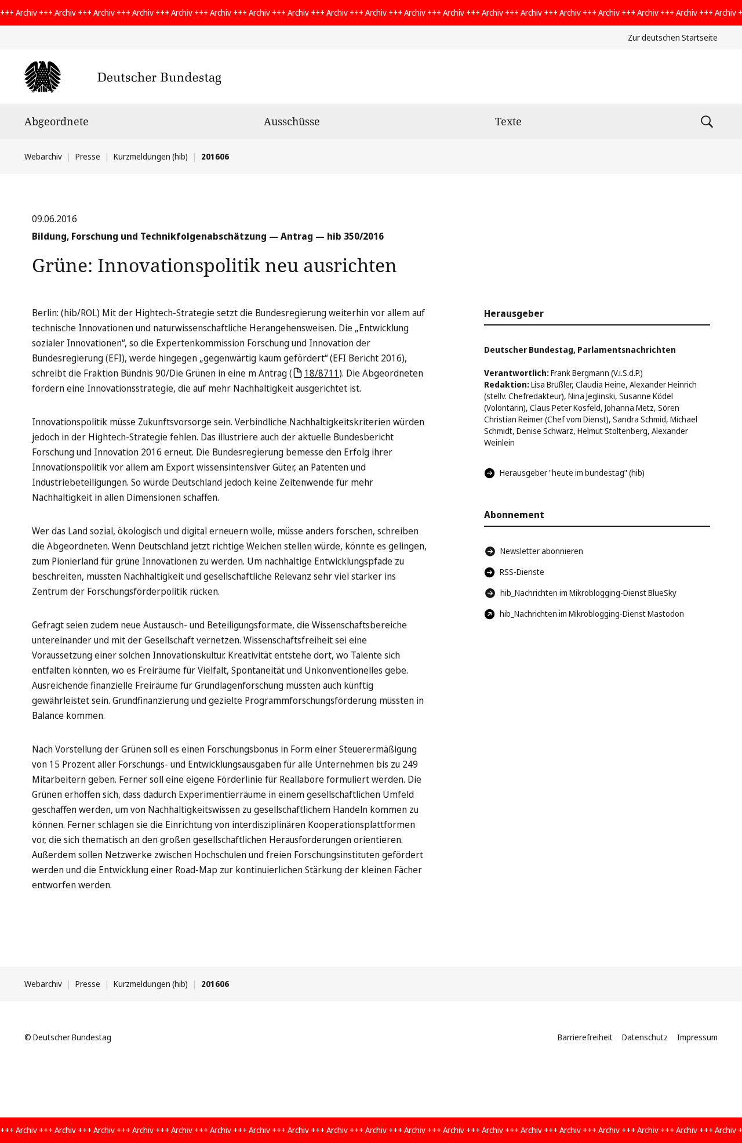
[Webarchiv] (122, 77)
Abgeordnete (56, 121)
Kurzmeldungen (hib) (151, 156)
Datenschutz (645, 1037)
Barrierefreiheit (585, 1037)
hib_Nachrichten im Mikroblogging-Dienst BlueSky (588, 592)
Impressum (697, 1037)
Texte (508, 121)
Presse (87, 156)
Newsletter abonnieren (541, 550)
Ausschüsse (292, 121)
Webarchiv (43, 156)
